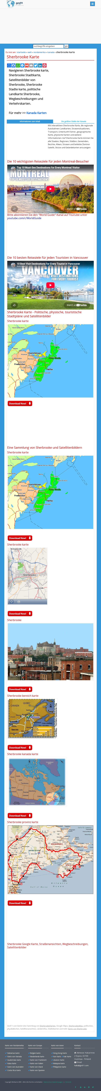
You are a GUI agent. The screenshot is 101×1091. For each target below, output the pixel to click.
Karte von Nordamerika (14, 1045)
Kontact (77, 1045)
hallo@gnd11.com (81, 1065)
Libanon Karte (58, 1060)
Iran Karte (57, 1056)
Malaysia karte (59, 1063)
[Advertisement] (50, 26)
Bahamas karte (13, 1053)
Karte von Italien (36, 1063)
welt (30, 52)
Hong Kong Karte (60, 1053)
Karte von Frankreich (38, 1060)
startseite (21, 52)
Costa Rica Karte (14, 1070)
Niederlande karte (37, 1056)
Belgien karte (35, 1053)
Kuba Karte (11, 1063)
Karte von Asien (57, 1045)
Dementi (68, 1082)
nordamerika (39, 52)
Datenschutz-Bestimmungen (53, 1082)
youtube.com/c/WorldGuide (24, 218)
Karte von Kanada (14, 1056)
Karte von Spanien (37, 1070)
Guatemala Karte (14, 1060)
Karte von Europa (35, 1045)
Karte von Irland (36, 1067)
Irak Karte (67, 1056)
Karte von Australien (15, 1067)
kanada (50, 52)
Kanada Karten (36, 113)
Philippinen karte (59, 1067)
